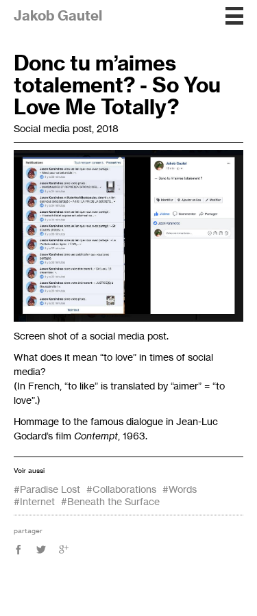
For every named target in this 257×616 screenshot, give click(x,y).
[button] (234, 16)
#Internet (34, 501)
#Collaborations (121, 489)
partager (28, 530)
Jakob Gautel (58, 15)
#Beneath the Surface (110, 501)
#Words (179, 489)
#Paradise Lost (47, 489)
